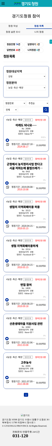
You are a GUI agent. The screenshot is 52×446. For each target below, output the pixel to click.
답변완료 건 (13, 50)
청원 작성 (13, 26)
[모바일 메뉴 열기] (3, 3)
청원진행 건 (13, 44)
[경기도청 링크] (25, 415)
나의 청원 (39, 32)
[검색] (46, 110)
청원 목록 (39, 26)
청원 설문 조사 (13, 32)
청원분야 (11, 82)
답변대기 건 (34, 44)
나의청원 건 (34, 50)
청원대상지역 (14, 71)
